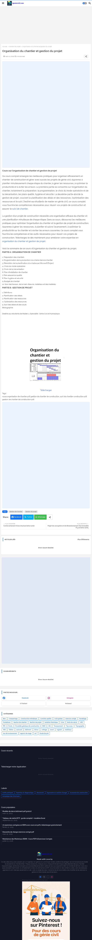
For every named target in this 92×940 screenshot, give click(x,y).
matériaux (68, 730)
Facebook (17, 517)
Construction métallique (29, 718)
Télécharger (46, 390)
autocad (19, 730)
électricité (40, 792)
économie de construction (79, 792)
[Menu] (3, 3)
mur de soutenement (10, 733)
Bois (4, 718)
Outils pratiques (7, 792)
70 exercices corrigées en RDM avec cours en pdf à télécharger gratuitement (32, 825)
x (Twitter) (23, 703)
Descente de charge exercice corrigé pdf (18, 832)
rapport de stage (26, 733)
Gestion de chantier (16, 511)
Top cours (69, 726)
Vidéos (11, 730)
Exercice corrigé (71, 718)
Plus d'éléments (83, 539)
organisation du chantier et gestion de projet (23, 241)
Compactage (13, 718)
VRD (4, 730)
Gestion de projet (14, 46)
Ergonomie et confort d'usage (57, 792)
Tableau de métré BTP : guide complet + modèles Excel (23, 818)
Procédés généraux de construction (27, 726)
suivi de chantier (20, 209)
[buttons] (40, 876)
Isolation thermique (51, 722)
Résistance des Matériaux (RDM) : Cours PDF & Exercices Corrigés (27, 839)
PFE (4, 726)
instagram (70, 698)
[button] (84, 3)
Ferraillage (82, 718)
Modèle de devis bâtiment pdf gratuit (17, 811)
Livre (62, 722)
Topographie (80, 726)
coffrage (44, 730)
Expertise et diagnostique (25, 792)
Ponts (10, 726)
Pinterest (68, 703)
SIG (49, 726)
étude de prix (44, 733)
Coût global (58, 718)
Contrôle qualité (45, 718)
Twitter (29, 517)
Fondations (6, 722)
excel (52, 730)
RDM (43, 726)
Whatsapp (41, 517)
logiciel (59, 730)
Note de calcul (72, 722)
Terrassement (58, 726)
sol (36, 733)
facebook (25, 698)
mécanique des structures (11, 796)
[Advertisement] (46, 25)
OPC (81, 722)
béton (36, 730)
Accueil (4, 46)
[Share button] (50, 517)
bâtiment (28, 730)
